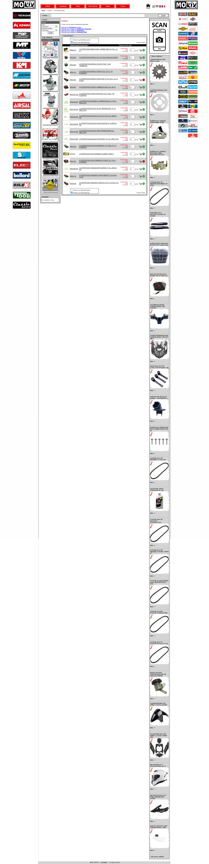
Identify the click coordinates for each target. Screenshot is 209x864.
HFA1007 (73, 80)
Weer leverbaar (92, 6)
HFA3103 (73, 146)
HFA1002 (73, 57)
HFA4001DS (74, 102)
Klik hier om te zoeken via (76, 29)
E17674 (72, 154)
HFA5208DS (74, 124)
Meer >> (152, 84)
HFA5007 (73, 87)
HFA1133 (73, 72)
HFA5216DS (74, 139)
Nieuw (78, 6)
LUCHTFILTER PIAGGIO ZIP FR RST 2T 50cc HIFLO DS (98, 139)
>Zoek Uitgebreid (46, 37)
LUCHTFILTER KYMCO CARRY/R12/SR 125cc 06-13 (97, 87)
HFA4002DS (74, 169)
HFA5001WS (74, 94)
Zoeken (47, 6)
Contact (123, 6)
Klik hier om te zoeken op (72, 30)
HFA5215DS (74, 131)
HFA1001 (73, 65)
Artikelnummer (74, 45)
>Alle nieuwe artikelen (157, 856)
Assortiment (63, 6)
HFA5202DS (74, 117)
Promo (108, 6)
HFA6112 (73, 50)
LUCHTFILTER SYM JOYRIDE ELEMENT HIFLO (96, 154)
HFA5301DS (74, 109)
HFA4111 (73, 176)
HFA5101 (73, 161)
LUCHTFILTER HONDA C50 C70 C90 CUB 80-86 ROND (98, 57)
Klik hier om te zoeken (71, 27)
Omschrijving (83, 45)
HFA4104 (73, 183)
